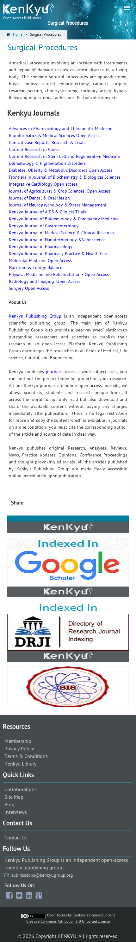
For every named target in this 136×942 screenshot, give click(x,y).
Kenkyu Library (20, 764)
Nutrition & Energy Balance (35, 267)
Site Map (13, 797)
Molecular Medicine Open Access (40, 260)
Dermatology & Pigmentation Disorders (47, 163)
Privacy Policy (19, 749)
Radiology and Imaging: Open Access (44, 281)
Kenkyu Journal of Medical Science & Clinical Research (61, 233)
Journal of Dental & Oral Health (39, 198)
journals (54, 371)
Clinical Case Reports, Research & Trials (47, 142)
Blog (9, 805)
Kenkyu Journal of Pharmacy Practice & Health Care (58, 253)
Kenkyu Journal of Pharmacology (40, 246)
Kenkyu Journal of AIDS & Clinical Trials (47, 212)
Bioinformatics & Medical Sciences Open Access (54, 135)
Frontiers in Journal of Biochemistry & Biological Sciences (65, 177)
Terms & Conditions (26, 756)
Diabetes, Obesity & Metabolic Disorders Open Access (61, 170)
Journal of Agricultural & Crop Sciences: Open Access (60, 191)
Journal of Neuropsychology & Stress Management (58, 205)
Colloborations (20, 789)
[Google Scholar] (68, 545)
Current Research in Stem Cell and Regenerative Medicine (64, 156)
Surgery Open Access (29, 288)
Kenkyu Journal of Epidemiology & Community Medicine (64, 219)
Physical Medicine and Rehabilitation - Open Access (59, 274)
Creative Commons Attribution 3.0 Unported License (68, 921)
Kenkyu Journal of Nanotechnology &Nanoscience (57, 239)
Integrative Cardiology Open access (43, 184)
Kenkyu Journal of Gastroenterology (44, 226)
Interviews (15, 812)
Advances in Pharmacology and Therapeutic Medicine (60, 128)
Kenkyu (79, 915)
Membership (17, 741)
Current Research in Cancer (35, 149)
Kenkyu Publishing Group (35, 316)
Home (17, 34)
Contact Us (16, 838)
